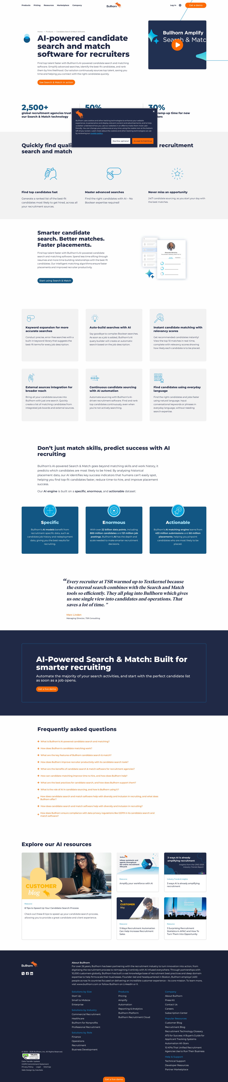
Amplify (122, 1000)
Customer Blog (173, 1022)
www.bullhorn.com (87, 984)
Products (49, 32)
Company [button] (77, 5)
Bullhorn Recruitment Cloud (134, 1017)
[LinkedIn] (31, 973)
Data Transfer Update (31, 1061)
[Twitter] (23, 973)
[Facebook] (27, 973)
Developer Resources (177, 1065)
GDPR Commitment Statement (35, 1064)
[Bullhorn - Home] (29, 964)
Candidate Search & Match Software (70, 32)
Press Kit (170, 1000)
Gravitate (39, 1070)
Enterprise (77, 1004)
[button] (180, 5)
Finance (76, 1037)
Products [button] (26, 5)
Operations (78, 1041)
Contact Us (171, 1004)
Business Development (85, 1049)
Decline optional (121, 141)
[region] (114, 127)
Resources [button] (49, 5)
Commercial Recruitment (86, 1014)
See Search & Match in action (56, 82)
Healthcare (78, 1018)
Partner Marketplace (176, 1069)
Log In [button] (173, 5)
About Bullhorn (173, 996)
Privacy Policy (27, 1067)
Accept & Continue (143, 141)
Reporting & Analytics (130, 1008)
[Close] (154, 111)
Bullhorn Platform (128, 1013)
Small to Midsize (81, 1000)
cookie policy (96, 133)
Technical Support (175, 1061)
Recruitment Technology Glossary (184, 1031)
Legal (38, 1067)
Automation (125, 1004)
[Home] (114, 6)
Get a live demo (47, 689)
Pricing (37, 5)
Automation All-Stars (177, 1043)
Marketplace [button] (63, 5)
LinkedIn (128, 984)
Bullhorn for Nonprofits (85, 1022)
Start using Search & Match (55, 280)
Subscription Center (176, 1013)
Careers (169, 1008)
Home (39, 32)
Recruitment (79, 1045)
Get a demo (196, 5)
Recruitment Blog (175, 1027)
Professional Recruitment (86, 1027)
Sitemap (47, 1067)
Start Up (76, 996)
